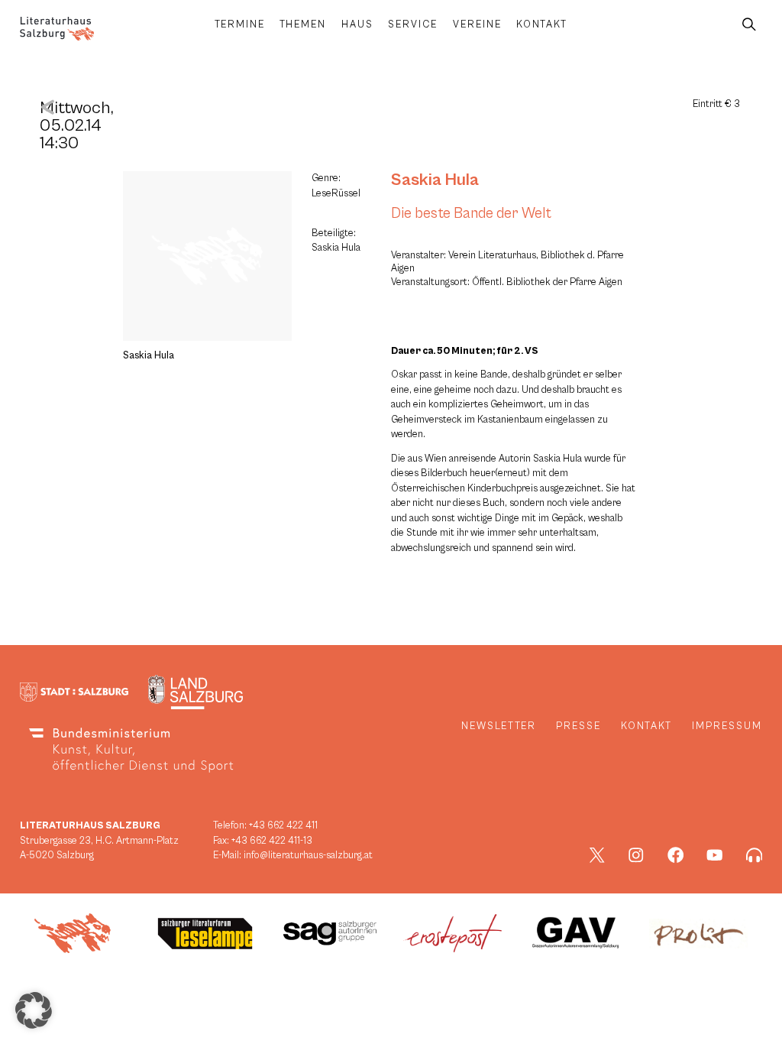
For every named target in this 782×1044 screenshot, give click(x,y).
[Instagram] (636, 855)
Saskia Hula (435, 180)
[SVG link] (57, 29)
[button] (33, 1010)
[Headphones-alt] (754, 855)
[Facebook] (675, 855)
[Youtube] (714, 855)
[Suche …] (749, 24)
